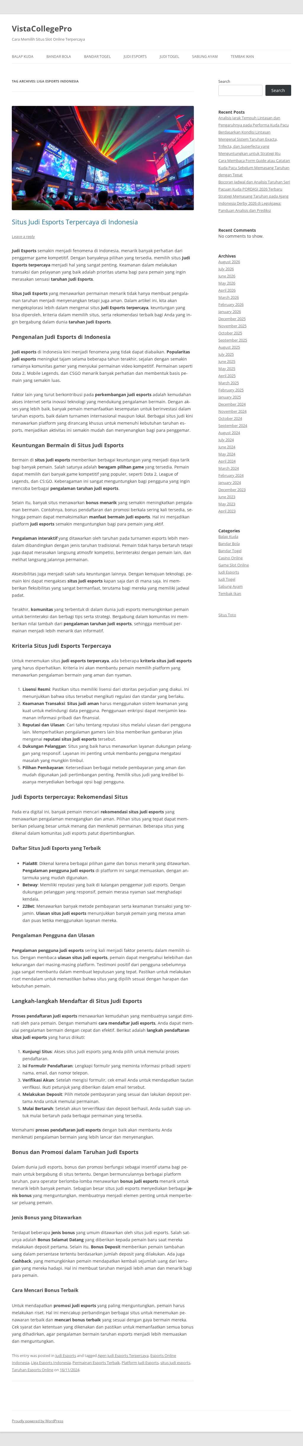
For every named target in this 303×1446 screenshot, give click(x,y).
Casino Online (230, 558)
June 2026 (226, 276)
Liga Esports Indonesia (51, 1362)
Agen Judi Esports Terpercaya (123, 1355)
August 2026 (229, 261)
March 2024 (228, 468)
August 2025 (229, 347)
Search (224, 81)
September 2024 (232, 425)
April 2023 (227, 511)
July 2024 (226, 439)
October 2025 (230, 333)
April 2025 (227, 375)
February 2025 (231, 390)
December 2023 (232, 489)
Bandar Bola (58, 56)
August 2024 (229, 432)
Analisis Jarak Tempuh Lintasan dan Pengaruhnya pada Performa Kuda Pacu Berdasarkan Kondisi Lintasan (253, 125)
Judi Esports (135, 56)
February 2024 (231, 475)
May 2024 (226, 454)
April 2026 (227, 290)
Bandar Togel (97, 56)
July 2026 (226, 269)
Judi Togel (169, 56)
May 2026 (226, 283)
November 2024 (232, 411)
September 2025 (232, 340)
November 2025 (232, 325)
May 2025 (226, 368)
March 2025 (228, 382)
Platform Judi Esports (140, 1362)
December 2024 (232, 404)
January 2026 (229, 311)
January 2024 (229, 482)
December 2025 (232, 318)
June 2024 (226, 447)
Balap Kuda (22, 56)
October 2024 (230, 418)
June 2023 (226, 496)
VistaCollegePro (42, 28)
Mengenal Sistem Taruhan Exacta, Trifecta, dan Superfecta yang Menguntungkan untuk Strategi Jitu (249, 146)
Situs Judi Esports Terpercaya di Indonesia (75, 221)
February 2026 (231, 304)
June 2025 (226, 361)
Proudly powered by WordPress (37, 1420)
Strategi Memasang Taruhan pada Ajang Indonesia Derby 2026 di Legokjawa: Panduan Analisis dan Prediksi (253, 203)
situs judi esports (175, 1362)
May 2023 (226, 504)
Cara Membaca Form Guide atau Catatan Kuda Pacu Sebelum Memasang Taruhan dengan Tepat (254, 167)
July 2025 (226, 354)
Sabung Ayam (205, 56)
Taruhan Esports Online (32, 1369)
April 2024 (227, 461)
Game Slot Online (233, 565)
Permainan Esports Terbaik (96, 1362)
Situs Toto (227, 615)
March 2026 (228, 297)
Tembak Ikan (242, 56)
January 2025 (229, 397)
